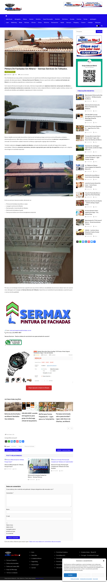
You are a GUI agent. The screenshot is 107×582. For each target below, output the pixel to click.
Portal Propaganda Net (62, 564)
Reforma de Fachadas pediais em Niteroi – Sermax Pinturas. (37, 476)
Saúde (62, 22)
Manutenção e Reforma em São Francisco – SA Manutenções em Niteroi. (93, 97)
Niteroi (20, 446)
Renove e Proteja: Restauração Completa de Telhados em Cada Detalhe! (60, 466)
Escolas (72, 19)
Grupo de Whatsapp (11, 569)
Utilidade (90, 22)
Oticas (40, 22)
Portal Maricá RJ (60, 555)
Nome (7, 509)
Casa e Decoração (48, 19)
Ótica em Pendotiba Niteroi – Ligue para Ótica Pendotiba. (93, 193)
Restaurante (54, 22)
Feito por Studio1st (11, 560)
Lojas (7, 22)
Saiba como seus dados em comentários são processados (45, 541)
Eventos (79, 19)
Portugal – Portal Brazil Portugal (89, 555)
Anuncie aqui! (35, 564)
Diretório (57, 19)
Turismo (83, 22)
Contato (33, 567)
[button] (103, 561)
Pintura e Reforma (10, 71)
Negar (84, 575)
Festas (85, 19)
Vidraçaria (97, 22)
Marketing (14, 22)
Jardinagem (93, 19)
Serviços (68, 22)
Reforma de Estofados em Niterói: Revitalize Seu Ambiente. (92, 106)
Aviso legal (95, 578)
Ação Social (9, 19)
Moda (20, 22)
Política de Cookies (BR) (12, 566)
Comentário (9, 493)
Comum (31, 19)
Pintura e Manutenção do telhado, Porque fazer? (14, 465)
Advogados (18, 19)
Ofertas (33, 22)
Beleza (25, 19)
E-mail (8, 516)
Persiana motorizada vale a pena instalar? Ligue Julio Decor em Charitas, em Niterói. (93, 137)
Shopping (75, 22)
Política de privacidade (12, 563)
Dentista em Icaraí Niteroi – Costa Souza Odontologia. (92, 176)
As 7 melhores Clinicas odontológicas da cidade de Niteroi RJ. (93, 167)
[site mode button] (98, 26)
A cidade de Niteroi (36, 558)
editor (15, 74)
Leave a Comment (24, 74)
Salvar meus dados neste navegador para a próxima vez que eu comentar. (11, 529)
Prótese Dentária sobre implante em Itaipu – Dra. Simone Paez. (92, 212)
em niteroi (13, 446)
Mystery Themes (39, 578)
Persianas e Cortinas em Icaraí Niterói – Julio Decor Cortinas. (14, 450)
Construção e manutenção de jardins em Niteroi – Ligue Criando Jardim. (93, 157)
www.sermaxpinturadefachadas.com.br (20, 330)
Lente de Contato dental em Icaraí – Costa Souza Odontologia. (92, 185)
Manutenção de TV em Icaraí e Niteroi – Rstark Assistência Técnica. (93, 222)
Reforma (46, 22)
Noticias (26, 22)
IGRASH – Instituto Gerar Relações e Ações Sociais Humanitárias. (65, 450)
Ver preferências (98, 575)
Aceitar (70, 575)
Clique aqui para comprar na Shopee (38, 388)
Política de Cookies (75, 578)
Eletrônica (65, 19)
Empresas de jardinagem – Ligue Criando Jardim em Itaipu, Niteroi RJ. (65, 416)
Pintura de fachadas (29, 446)
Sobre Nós (34, 555)
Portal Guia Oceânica (62, 552)
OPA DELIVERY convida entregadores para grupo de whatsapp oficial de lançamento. (93, 117)
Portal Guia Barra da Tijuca (63, 558)
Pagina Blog (34, 561)
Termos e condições (11, 572)
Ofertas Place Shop (61, 567)
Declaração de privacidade (86, 578)
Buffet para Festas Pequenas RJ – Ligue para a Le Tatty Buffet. (31, 416)
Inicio (32, 552)
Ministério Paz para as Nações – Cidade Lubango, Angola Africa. (93, 202)
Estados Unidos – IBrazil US (88, 552)
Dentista (38, 19)
